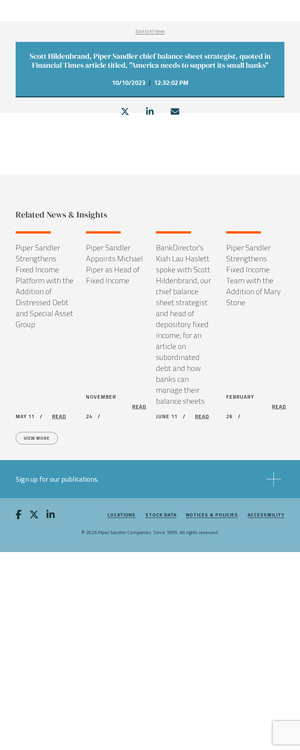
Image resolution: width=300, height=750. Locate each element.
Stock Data (160, 515)
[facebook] (18, 516)
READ (59, 416)
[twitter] (125, 111)
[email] (175, 111)
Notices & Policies (212, 515)
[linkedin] (149, 111)
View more (37, 438)
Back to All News (150, 31)
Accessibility (266, 515)
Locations (121, 515)
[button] (150, 479)
